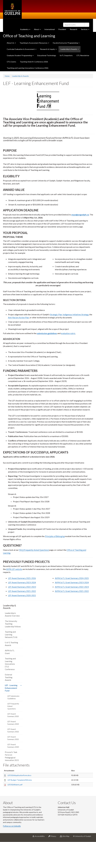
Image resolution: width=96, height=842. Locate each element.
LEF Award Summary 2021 (13, 738)
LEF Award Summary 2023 (13, 722)
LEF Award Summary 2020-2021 (22, 595)
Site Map (66, 837)
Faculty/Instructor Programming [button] (65, 43)
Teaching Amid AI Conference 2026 (34, 62)
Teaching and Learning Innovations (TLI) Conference (10, 663)
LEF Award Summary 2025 (13, 715)
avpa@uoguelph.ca (80, 214)
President (62, 29)
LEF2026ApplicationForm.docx (19, 775)
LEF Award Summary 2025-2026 (22, 578)
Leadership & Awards (20, 76)
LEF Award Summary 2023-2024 (22, 582)
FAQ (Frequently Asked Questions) (34, 550)
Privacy (54, 837)
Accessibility (40, 837)
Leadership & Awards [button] (68, 49)
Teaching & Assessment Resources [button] (34, 43)
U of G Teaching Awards (11, 643)
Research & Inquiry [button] (47, 49)
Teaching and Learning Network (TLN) (11, 634)
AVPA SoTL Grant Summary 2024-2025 (72, 578)
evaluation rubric (68, 333)
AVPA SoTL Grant (9, 651)
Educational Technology (46, 55)
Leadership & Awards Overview (12, 614)
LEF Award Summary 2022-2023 (22, 587)
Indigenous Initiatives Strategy (76, 314)
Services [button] (86, 30)
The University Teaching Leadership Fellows (13, 624)
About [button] (38, 30)
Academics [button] (26, 30)
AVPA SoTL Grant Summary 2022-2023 (72, 587)
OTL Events (11, 62)
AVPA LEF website (14, 569)
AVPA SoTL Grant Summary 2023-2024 (72, 582)
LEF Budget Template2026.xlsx (20, 780)
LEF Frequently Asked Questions (13, 706)
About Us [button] (11, 43)
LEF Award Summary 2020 (13, 745)
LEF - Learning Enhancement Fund (11, 688)
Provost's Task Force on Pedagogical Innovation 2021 (12, 756)
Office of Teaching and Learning (29, 36)
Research (74, 30)
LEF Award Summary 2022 (13, 730)
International (49, 29)
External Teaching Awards (8, 677)
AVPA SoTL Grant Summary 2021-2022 (72, 591)
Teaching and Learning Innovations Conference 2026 (27, 68)
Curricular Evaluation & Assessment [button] (21, 49)
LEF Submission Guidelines (13, 697)
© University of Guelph (82, 836)
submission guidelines (47, 333)
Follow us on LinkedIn (12, 826)
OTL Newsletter (82, 55)
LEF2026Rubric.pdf (15, 785)
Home (7, 76)
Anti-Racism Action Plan (18, 317)
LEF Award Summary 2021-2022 (22, 591)
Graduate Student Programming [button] (19, 55)
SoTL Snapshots (66, 55)
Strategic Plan (56, 314)
